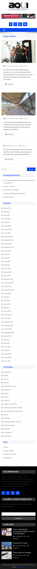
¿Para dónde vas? (9, 197)
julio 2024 (6, 297)
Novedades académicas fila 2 (12, 422)
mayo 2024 (7, 304)
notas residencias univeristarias (13, 411)
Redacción (25, 66)
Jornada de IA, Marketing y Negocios (14, 193)
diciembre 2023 (8, 322)
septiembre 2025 (9, 247)
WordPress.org (8, 458)
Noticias (6, 414)
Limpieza (6, 400)
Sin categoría (7, 432)
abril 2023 (6, 350)
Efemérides (7, 390)
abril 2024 (6, 307)
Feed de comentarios (10, 454)
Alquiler (6, 375)
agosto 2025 (7, 251)
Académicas (7, 372)
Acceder (6, 447)
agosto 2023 (7, 336)
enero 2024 (7, 318)
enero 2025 (7, 275)
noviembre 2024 (8, 283)
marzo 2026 (7, 226)
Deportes (6, 382)
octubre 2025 (8, 243)
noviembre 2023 (8, 325)
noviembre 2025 (8, 240)
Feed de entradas (9, 450)
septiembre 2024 (9, 290)
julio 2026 (6, 211)
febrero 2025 (7, 272)
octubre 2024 (8, 286)
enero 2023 (7, 361)
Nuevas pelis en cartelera (11, 190)
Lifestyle (6, 397)
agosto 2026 (7, 208)
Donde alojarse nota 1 (10, 386)
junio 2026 (7, 215)
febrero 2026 (7, 229)
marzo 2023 (7, 354)
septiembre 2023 (9, 332)
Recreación (7, 429)
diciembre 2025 (8, 236)
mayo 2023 (7, 347)
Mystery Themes (20, 567)
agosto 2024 (7, 293)
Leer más (10, 84)
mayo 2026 (7, 219)
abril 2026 (6, 222)
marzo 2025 (7, 268)
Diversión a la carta (9, 186)
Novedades (7, 418)
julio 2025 (6, 254)
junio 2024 (7, 300)
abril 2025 (6, 265)
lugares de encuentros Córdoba (13, 407)
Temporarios (7, 436)
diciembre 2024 (8, 279)
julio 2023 (6, 339)
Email (3, 511)
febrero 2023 (7, 357)
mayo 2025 (7, 261)
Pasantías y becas (9, 425)
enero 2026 (7, 233)
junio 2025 (7, 258)
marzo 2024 (7, 311)
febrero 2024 (7, 315)
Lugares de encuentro (10, 404)
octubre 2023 (8, 329)
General (6, 393)
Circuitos (6, 379)
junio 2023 (7, 343)
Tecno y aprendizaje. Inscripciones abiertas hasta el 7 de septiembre (19, 182)
